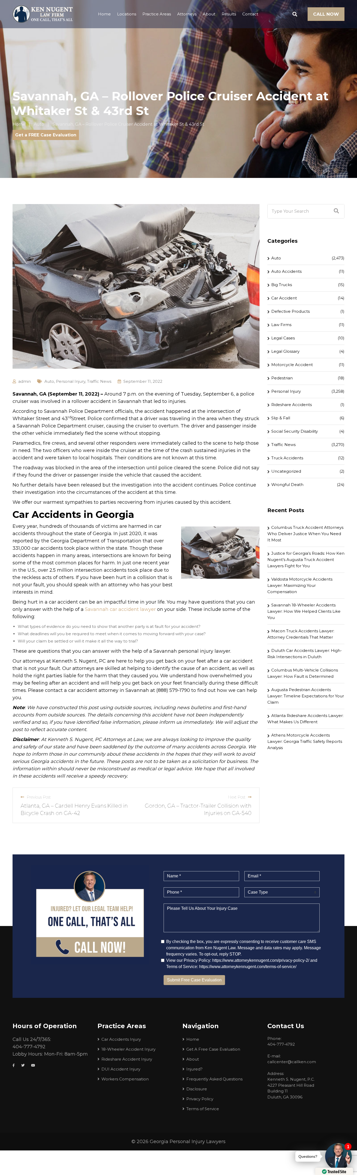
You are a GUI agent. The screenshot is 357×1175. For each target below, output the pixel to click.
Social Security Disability (294, 431)
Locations (126, 13)
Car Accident (284, 298)
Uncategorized (286, 471)
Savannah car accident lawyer (120, 609)
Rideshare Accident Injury (126, 1059)
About (209, 13)
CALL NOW (326, 14)
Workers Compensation (125, 1078)
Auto (49, 381)
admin (24, 381)
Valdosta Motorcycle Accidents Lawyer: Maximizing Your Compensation (299, 585)
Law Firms (281, 324)
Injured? (194, 1069)
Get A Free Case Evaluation (213, 1049)
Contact (250, 13)
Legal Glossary (285, 351)
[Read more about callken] (43, 14)
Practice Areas (156, 13)
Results (229, 13)
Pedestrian (282, 377)
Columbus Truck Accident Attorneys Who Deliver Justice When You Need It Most (305, 533)
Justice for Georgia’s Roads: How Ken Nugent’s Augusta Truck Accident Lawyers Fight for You (305, 559)
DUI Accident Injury (120, 1069)
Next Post (236, 797)
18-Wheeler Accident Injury (128, 1049)
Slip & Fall (280, 417)
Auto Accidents (286, 271)
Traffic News (99, 381)
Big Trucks (281, 284)
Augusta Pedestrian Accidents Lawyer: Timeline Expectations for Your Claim (305, 696)
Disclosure (196, 1088)
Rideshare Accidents (291, 404)
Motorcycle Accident (292, 364)
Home (104, 13)
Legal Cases (283, 337)
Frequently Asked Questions (214, 1078)
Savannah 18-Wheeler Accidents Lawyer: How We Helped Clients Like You (304, 611)
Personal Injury (70, 381)
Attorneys (187, 13)
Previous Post (39, 797)
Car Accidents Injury (121, 1039)
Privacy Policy (199, 1098)
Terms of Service (202, 1108)
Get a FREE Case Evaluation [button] (45, 134)
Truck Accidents (287, 457)
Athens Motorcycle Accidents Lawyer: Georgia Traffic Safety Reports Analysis (304, 741)
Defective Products (290, 311)
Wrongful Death (287, 484)
